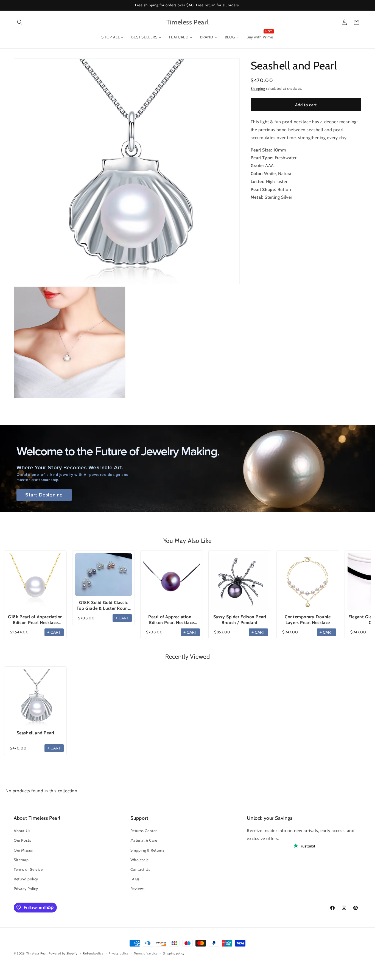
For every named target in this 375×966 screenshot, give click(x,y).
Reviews (137, 888)
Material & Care (143, 840)
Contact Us (140, 869)
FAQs (135, 879)
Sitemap (21, 859)
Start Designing (44, 495)
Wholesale (139, 859)
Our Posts (22, 840)
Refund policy (26, 879)
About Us (22, 830)
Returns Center (143, 830)
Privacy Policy (26, 888)
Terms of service (146, 953)
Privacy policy (118, 953)
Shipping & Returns (147, 850)
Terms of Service (28, 869)
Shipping (258, 88)
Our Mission (24, 850)
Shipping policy (174, 953)
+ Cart (54, 632)
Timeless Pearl (37, 953)
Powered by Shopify (63, 953)
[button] (20, 22)
